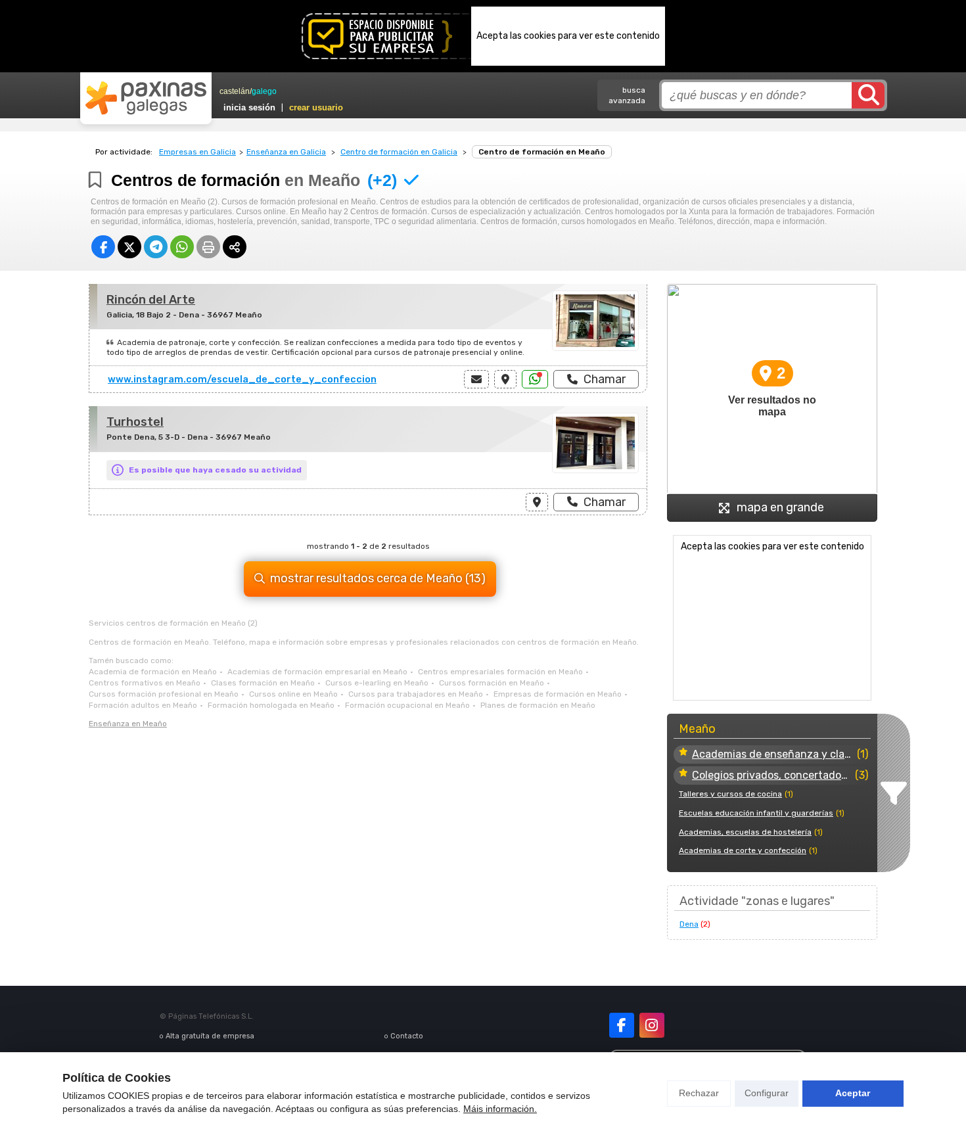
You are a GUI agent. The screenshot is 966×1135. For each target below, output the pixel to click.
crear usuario (316, 107)
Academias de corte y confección (742, 850)
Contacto (406, 1036)
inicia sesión (249, 107)
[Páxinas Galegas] (146, 98)
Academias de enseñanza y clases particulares (773, 754)
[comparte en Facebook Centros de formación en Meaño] (103, 246)
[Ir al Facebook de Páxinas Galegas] (621, 1025)
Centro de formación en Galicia (398, 151)
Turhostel (135, 422)
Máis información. (500, 1108)
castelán (234, 91)
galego (264, 91)
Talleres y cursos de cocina (730, 794)
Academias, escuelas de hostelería (745, 832)
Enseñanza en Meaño (128, 723)
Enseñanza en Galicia (286, 151)
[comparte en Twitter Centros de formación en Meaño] (129, 246)
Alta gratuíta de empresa (210, 1036)
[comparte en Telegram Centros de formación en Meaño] (156, 246)
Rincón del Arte (150, 299)
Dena (689, 924)
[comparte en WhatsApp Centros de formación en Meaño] (182, 246)
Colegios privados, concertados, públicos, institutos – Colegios (772, 775)
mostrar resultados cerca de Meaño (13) (378, 578)
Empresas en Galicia (197, 151)
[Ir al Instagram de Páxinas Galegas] (651, 1025)
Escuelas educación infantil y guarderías (756, 813)
